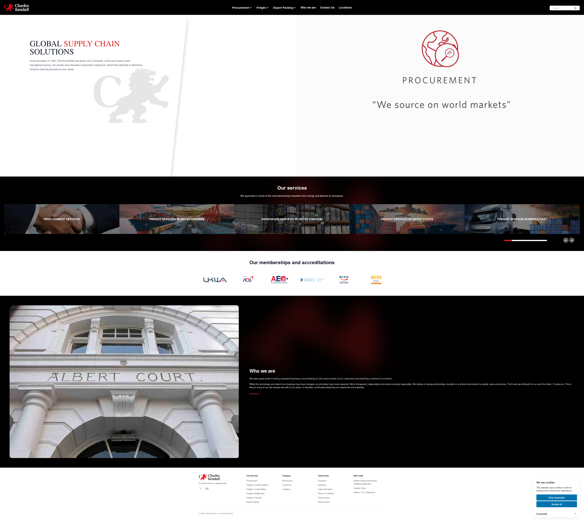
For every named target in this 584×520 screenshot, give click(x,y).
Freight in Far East (254, 497)
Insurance (322, 480)
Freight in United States (256, 489)
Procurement (240, 7)
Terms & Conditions (326, 493)
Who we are (308, 7)
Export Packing (283, 7)
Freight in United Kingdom (257, 485)
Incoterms (322, 485)
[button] (566, 240)
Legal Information (325, 489)
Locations (345, 7)
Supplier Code (360, 488)
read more (255, 393)
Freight (261, 7)
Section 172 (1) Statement (364, 492)
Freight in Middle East (255, 493)
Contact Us (327, 7)
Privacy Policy (324, 497)
